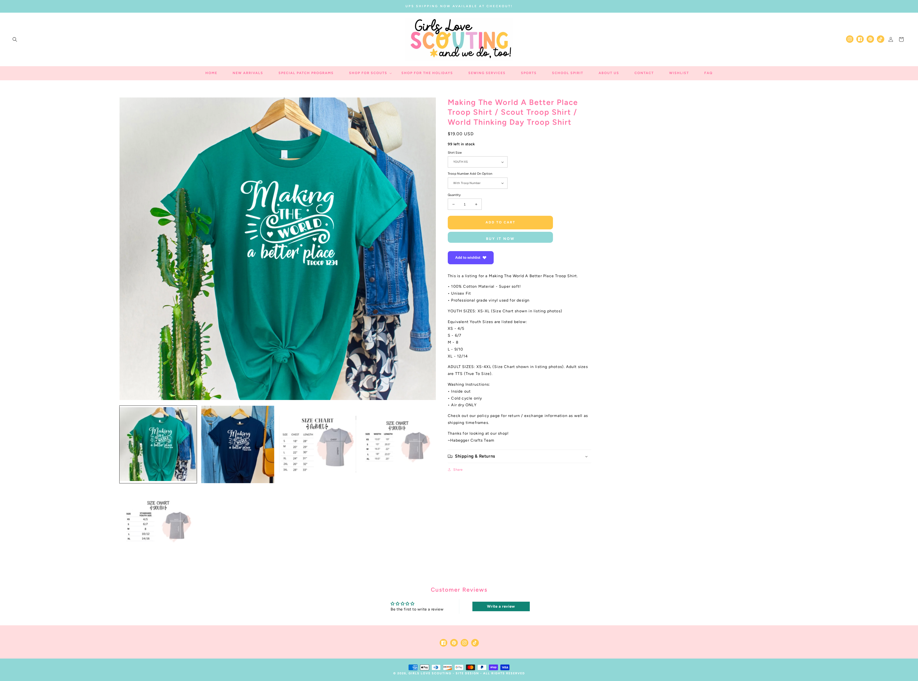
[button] (15, 39)
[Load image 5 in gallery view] (158, 524)
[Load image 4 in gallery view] (397, 444)
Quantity (454, 195)
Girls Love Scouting (430, 673)
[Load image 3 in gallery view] (317, 444)
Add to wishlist (467, 257)
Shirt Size (455, 152)
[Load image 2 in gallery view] (237, 444)
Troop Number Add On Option (470, 173)
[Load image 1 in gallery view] (158, 444)
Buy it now (500, 239)
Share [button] (458, 470)
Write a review (501, 606)
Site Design (467, 673)
